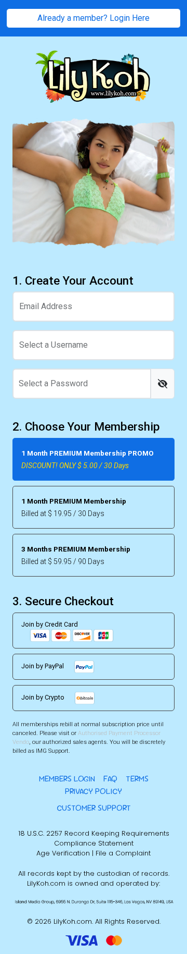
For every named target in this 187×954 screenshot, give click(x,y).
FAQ (110, 778)
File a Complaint (123, 853)
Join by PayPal (43, 666)
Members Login (67, 778)
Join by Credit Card (49, 624)
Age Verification (63, 853)
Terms (137, 778)
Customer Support (94, 807)
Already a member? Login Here (93, 18)
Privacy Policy (93, 791)
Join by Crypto (43, 698)
